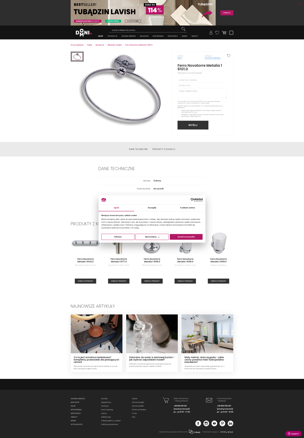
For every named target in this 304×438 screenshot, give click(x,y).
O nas (134, 413)
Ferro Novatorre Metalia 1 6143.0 (85, 260)
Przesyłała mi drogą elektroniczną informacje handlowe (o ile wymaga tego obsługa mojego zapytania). (202, 115)
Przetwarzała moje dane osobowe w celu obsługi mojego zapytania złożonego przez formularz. (201, 111)
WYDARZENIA (158, 36)
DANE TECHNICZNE (138, 149)
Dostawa (105, 406)
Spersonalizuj (150, 237)
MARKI (184, 36)
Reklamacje (106, 417)
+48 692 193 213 (180, 406)
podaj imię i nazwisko (188, 80)
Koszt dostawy (107, 409)
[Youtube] (214, 425)
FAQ (133, 417)
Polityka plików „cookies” (111, 420)
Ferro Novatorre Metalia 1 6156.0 (152, 260)
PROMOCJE (112, 36)
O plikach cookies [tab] (187, 208)
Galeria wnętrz (78, 398)
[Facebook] (198, 425)
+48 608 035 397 (224, 406)
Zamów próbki (138, 406)
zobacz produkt (85, 281)
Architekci (76, 413)
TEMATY (194, 36)
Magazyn (75, 402)
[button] (77, 56)
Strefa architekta (139, 409)
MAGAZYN (144, 36)
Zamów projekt (138, 402)
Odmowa (118, 237)
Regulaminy (106, 402)
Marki (73, 420)
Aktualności (77, 424)
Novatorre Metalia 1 (213, 58)
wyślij (193, 125)
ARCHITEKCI (173, 36)
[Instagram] (206, 425)
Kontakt (104, 398)
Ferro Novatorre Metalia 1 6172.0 (252, 260)
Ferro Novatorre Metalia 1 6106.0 (218, 260)
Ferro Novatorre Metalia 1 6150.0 (185, 260)
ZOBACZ (226, 13)
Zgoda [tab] (116, 208)
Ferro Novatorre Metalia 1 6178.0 (285, 260)
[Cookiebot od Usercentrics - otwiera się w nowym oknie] (192, 200)
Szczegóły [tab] (152, 208)
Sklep (73, 406)
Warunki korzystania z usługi (195, 103)
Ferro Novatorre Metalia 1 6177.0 (119, 260)
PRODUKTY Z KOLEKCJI (163, 149)
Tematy (74, 417)
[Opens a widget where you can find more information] (293, 434)
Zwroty (104, 413)
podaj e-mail (184, 85)
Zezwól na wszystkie (186, 237)
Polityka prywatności (109, 424)
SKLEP (100, 36)
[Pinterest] (222, 425)
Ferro (180, 58)
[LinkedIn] (230, 425)
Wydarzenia (76, 409)
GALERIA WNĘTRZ (128, 36)
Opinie (134, 398)
